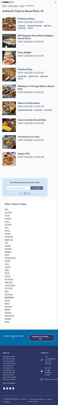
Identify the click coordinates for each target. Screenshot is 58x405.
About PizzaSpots (9, 383)
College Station (10, 258)
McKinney (8, 249)
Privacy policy (34, 401)
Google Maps (28, 21)
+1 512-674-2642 (39, 72)
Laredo (7, 215)
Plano (7, 291)
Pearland (8, 218)
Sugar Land (9, 282)
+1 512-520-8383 (39, 123)
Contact (49, 399)
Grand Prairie (9, 315)
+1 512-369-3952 (39, 106)
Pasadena (8, 312)
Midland (7, 309)
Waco (7, 227)
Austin (7, 255)
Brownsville (9, 236)
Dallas (7, 270)
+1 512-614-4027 (39, 92)
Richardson (9, 294)
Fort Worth (9, 288)
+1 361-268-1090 (39, 140)
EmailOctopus (28, 193)
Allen (6, 209)
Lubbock (8, 276)
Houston (8, 267)
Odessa (7, 300)
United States (13, 6)
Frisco (7, 264)
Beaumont (8, 306)
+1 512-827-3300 (39, 55)
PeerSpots (6, 402)
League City (9, 239)
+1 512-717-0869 (38, 21)
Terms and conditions (37, 399)
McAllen (7, 261)
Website (20, 21)
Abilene (7, 321)
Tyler (6, 242)
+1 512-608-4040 (39, 156)
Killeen (7, 303)
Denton (7, 230)
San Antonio (9, 279)
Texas (22, 6)
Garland (7, 233)
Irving (7, 221)
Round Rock (9, 297)
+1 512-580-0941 (39, 41)
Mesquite (8, 318)
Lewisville (8, 224)
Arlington (8, 252)
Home (4, 6)
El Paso (7, 273)
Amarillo (8, 245)
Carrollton (8, 212)
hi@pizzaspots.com (51, 379)
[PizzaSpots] (7, 2)
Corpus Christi (10, 285)
